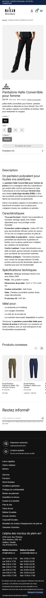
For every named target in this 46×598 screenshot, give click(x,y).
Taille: (4, 126)
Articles (5, 469)
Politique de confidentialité (13, 489)
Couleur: (5, 116)
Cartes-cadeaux (8, 465)
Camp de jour (7, 508)
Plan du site (7, 504)
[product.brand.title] (23, 86)
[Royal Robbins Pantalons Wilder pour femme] (34, 368)
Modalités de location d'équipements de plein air (22, 523)
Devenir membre (9, 516)
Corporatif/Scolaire (10, 519)
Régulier (7, 139)
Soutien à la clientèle (10, 501)
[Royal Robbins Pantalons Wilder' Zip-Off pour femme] (12, 368)
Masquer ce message (35, 592)
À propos (6, 478)
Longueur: (6, 135)
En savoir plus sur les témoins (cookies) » (15, 595)
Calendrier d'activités (10, 527)
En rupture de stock (23, 145)
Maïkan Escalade (9, 512)
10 (15, 130)
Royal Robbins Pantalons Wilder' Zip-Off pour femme (10, 385)
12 (22, 130)
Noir (5, 120)
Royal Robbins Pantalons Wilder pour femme (32, 385)
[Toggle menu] (41, 10)
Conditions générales (11, 486)
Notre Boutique (8, 482)
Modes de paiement (10, 493)
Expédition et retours (10, 497)
